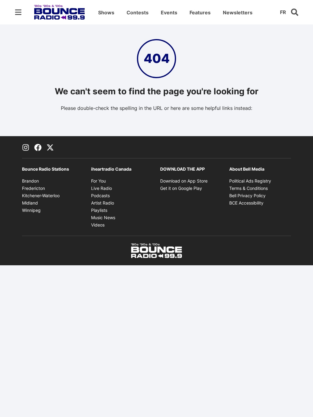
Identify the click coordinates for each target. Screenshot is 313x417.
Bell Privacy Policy (247, 195)
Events (169, 12)
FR (283, 12)
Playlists (99, 210)
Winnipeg (31, 210)
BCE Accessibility (246, 202)
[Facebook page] (38, 147)
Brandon (30, 180)
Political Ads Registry (250, 180)
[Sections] (18, 12)
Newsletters (237, 12)
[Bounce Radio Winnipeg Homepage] (59, 12)
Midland (30, 202)
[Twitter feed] (50, 147)
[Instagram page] (25, 147)
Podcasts (100, 195)
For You (98, 180)
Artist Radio (102, 202)
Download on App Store (184, 180)
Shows (106, 12)
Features (200, 12)
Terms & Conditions (248, 188)
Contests (138, 12)
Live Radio (101, 188)
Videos (98, 224)
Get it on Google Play (181, 188)
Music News (103, 217)
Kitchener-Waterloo (41, 195)
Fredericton (33, 188)
